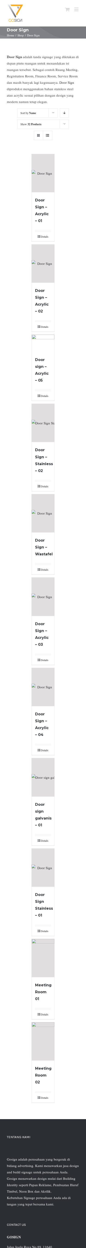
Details (44, 236)
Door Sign (66, 82)
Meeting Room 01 (43, 992)
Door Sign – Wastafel (44, 547)
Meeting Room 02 (43, 1075)
